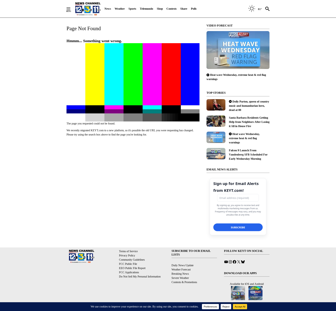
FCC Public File (128, 263)
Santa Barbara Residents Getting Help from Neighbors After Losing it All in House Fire (249, 122)
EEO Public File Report (132, 268)
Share (183, 8)
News (107, 8)
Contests (171, 8)
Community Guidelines (132, 259)
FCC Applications (129, 272)
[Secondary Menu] (71, 8)
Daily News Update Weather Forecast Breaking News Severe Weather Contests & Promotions (184, 274)
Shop (160, 8)
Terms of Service (128, 251)
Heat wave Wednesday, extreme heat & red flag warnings (244, 138)
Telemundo (146, 8)
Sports (132, 8)
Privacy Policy (127, 255)
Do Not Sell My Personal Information (140, 276)
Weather (120, 8)
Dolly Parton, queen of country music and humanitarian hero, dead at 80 (249, 105)
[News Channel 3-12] (88, 9)
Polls (194, 8)
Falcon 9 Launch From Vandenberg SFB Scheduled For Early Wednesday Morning (248, 154)
